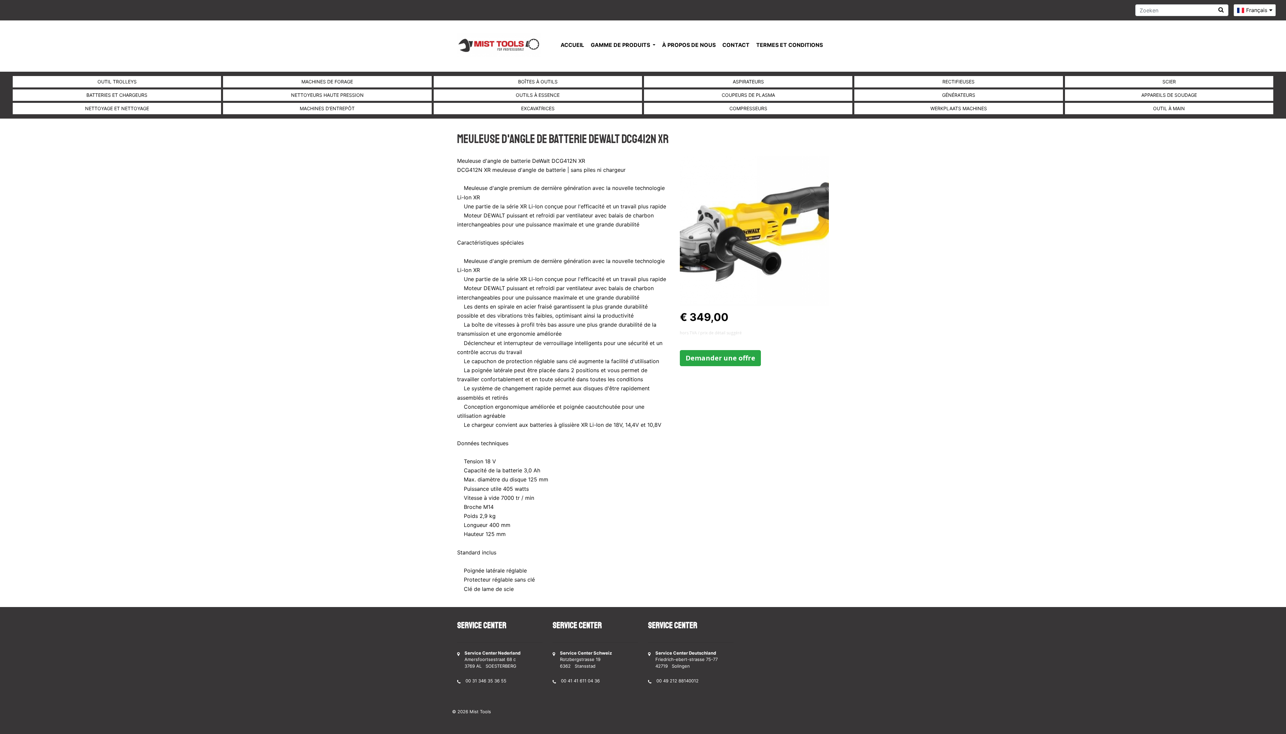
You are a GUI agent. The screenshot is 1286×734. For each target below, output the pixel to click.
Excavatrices (538, 108)
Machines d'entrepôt (327, 108)
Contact (735, 45)
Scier (1169, 81)
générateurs (958, 95)
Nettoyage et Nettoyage (117, 108)
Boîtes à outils (538, 81)
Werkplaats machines (958, 108)
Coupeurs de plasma (748, 95)
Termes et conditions (789, 45)
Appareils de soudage (1169, 95)
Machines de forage (327, 81)
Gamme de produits (621, 45)
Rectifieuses (958, 81)
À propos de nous (689, 45)
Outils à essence (538, 95)
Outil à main (1169, 108)
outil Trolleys (117, 81)
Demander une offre (720, 357)
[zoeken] (1221, 10)
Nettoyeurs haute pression (327, 95)
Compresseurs (748, 108)
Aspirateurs (748, 81)
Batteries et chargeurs (116, 95)
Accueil (572, 45)
